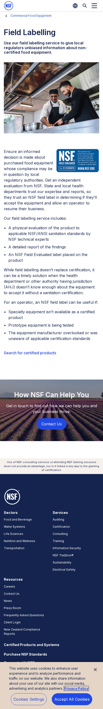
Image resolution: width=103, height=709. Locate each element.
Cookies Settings (28, 699)
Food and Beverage (18, 519)
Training (58, 541)
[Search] (85, 5)
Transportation (14, 548)
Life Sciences (13, 534)
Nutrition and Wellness (19, 541)
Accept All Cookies (72, 699)
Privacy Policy (76, 688)
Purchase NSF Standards (25, 654)
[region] (51, 685)
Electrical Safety (64, 569)
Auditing (58, 519)
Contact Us (11, 593)
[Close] (95, 669)
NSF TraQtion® (63, 555)
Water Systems (14, 526)
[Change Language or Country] (75, 5)
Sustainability (62, 562)
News (8, 601)
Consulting (60, 534)
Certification (61, 526)
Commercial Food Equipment (31, 15)
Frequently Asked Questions (24, 615)
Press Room (12, 608)
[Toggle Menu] (94, 5)
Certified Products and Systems (31, 645)
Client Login (12, 622)
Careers (9, 586)
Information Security (67, 548)
